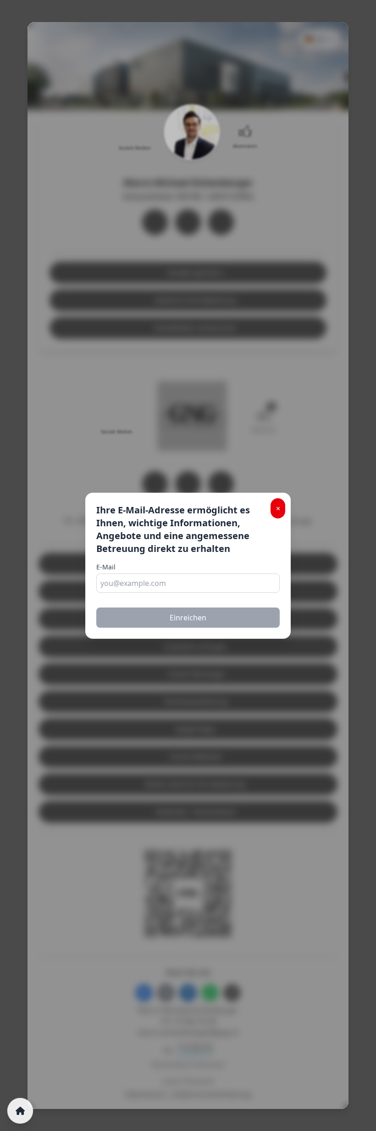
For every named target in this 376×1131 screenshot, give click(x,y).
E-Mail (106, 567)
